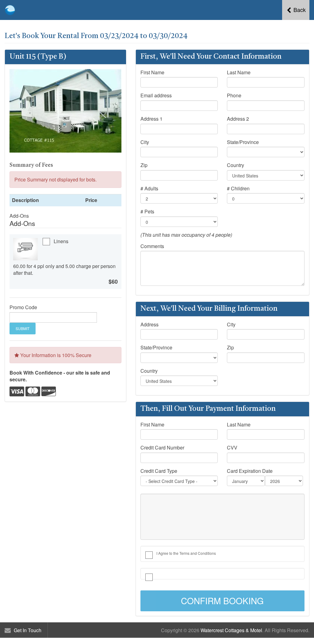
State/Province (243, 142)
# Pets (147, 211)
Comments (152, 246)
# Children (238, 188)
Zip (143, 165)
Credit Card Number (162, 447)
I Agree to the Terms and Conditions (186, 553)
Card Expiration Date (250, 471)
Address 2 (238, 118)
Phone (234, 95)
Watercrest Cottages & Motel (231, 630)
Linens (61, 241)
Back (299, 10)
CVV (232, 447)
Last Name (239, 72)
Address (149, 324)
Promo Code (23, 307)
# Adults (149, 188)
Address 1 (151, 118)
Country (235, 165)
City (144, 142)
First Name (152, 72)
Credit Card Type (158, 471)
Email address (156, 95)
